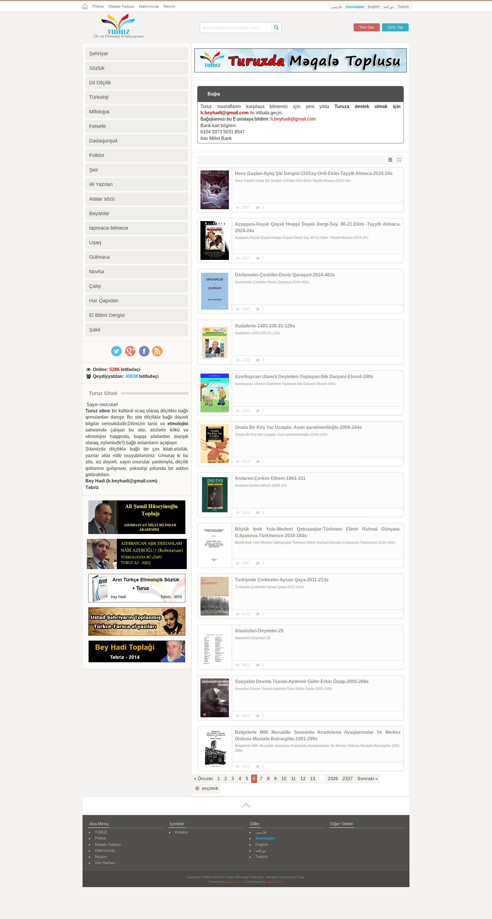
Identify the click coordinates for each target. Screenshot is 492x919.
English (374, 7)
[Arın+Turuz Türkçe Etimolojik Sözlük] (136, 589)
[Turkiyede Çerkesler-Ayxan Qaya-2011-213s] (215, 596)
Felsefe (97, 126)
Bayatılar (99, 213)
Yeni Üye (366, 27)
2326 (333, 778)
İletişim (169, 6)
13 (312, 778)
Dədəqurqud (103, 141)
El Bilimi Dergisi (107, 315)
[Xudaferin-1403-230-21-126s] (215, 342)
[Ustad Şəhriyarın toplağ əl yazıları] (136, 622)
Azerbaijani (355, 7)
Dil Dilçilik (100, 82)
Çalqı (95, 286)
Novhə (96, 271)
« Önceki (203, 778)
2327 (348, 778)
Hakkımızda (149, 6)
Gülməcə (99, 257)
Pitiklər (98, 6)
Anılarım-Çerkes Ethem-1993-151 (270, 478)
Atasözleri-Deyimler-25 (259, 630)
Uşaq (95, 242)
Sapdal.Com (234, 881)
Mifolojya (99, 112)
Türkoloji (98, 97)
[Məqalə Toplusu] (300, 70)
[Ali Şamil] (136, 518)
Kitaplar (181, 832)
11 (293, 778)
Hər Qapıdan (103, 300)
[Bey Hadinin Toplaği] (137, 652)
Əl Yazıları (101, 184)
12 (303, 778)
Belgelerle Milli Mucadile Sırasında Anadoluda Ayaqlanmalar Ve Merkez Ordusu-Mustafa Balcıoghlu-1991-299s (318, 735)
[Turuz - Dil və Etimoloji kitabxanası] (125, 26)
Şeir (93, 170)
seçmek (209, 788)
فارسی (336, 7)
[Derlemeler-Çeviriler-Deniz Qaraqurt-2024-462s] (215, 291)
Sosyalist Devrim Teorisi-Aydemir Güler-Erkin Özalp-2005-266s (302, 681)
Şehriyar (98, 53)
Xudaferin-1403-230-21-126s (265, 325)
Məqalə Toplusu (121, 6)
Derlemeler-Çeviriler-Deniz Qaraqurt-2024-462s (285, 274)
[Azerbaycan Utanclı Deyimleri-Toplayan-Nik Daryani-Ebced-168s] (215, 393)
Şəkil (94, 330)
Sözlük (96, 68)
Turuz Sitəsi (103, 393)
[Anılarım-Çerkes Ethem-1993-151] (215, 494)
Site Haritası (105, 863)
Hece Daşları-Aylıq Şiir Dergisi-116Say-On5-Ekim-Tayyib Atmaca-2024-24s (314, 173)
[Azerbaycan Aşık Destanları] (137, 555)
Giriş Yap (395, 27)
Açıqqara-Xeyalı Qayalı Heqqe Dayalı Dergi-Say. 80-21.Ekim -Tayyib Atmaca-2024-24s (318, 227)
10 (283, 778)
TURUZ (101, 832)
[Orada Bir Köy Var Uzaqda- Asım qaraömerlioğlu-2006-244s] (215, 443)
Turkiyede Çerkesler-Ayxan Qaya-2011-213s (282, 579)
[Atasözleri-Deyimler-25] (215, 647)
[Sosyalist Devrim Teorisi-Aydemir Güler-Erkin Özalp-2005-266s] (215, 697)
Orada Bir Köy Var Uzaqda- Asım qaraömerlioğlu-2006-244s (298, 427)
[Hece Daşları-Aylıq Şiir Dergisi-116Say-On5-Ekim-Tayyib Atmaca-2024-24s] (215, 189)
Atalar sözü (102, 199)
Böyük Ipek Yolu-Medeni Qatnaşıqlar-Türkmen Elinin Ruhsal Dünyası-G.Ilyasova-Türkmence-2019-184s (318, 532)
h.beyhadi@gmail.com (224, 112)
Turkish (403, 7)
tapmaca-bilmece (108, 228)
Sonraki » (367, 778)
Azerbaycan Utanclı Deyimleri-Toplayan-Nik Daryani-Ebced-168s (304, 376)
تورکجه (388, 7)
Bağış (214, 93)
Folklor (96, 155)
